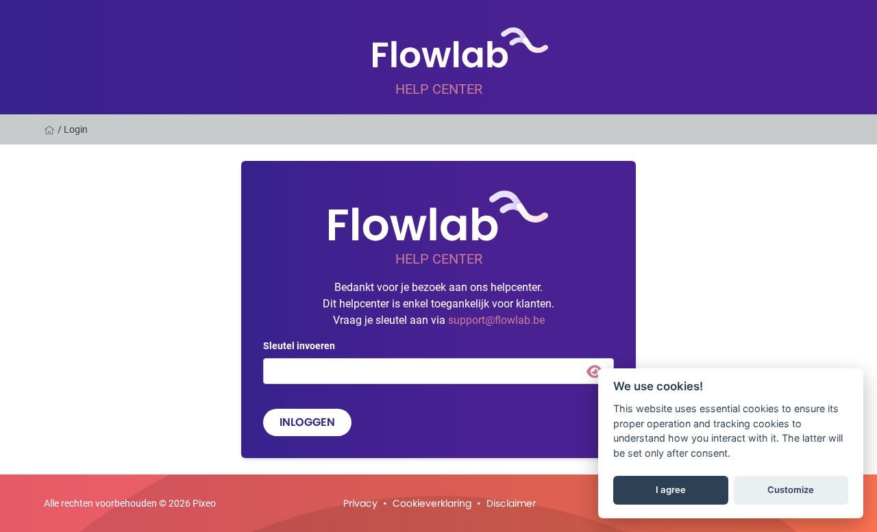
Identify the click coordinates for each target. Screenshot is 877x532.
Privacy (360, 503)
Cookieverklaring (432, 503)
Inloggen (307, 422)
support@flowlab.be (496, 319)
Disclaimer (511, 503)
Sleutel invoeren (299, 345)
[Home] (51, 129)
